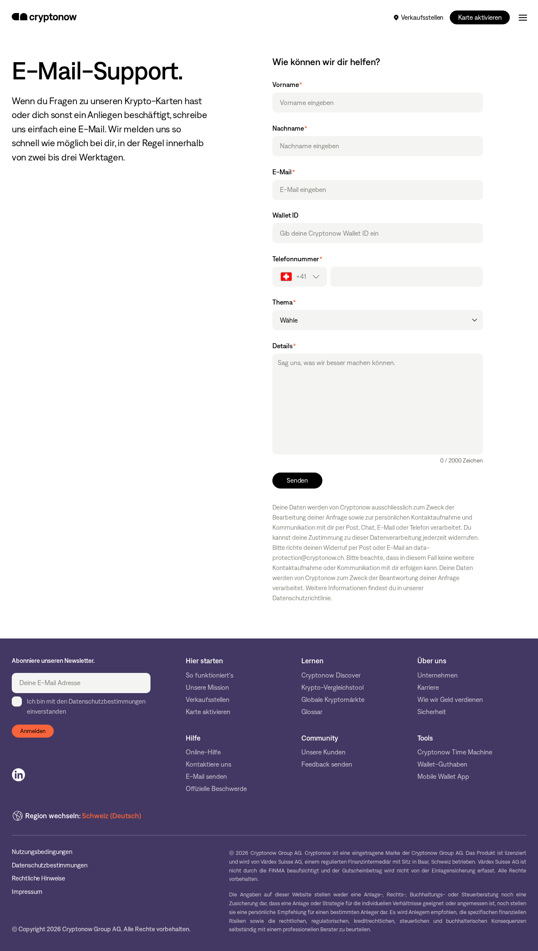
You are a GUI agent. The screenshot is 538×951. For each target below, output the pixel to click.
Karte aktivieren (479, 17)
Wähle (289, 320)
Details (284, 346)
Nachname (289, 128)
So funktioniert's (209, 675)
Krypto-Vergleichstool (332, 687)
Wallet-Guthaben (442, 764)
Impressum (27, 892)
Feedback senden (326, 764)
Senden (297, 480)
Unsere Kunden (323, 752)
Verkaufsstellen (422, 17)
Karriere (428, 687)
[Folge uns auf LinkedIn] (18, 775)
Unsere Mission (207, 687)
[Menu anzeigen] (523, 18)
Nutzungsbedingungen (42, 852)
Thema (284, 302)
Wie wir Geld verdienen (450, 699)
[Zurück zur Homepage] (44, 17)
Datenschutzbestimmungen (49, 865)
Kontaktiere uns (208, 764)
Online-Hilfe (203, 752)
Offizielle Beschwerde (216, 788)
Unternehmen (437, 675)
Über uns (431, 661)
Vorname (287, 84)
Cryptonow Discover (331, 675)
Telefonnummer (297, 259)
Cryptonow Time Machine (454, 752)
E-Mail (283, 172)
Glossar (311, 711)
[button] (299, 277)
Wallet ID (285, 215)
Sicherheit (431, 711)
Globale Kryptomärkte (332, 699)
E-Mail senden (206, 776)
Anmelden (33, 731)
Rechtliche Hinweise (38, 878)
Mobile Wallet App (443, 776)
